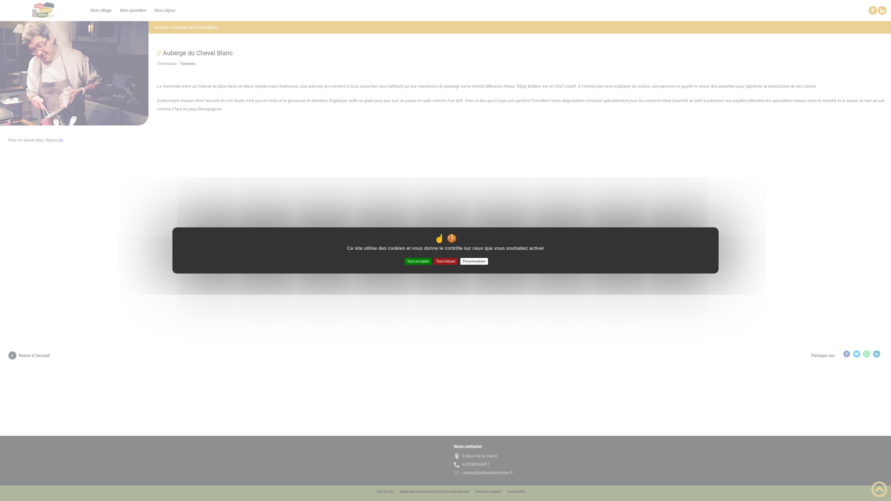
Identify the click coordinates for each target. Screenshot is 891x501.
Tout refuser (445, 261)
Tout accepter (418, 261)
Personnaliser (474, 261)
